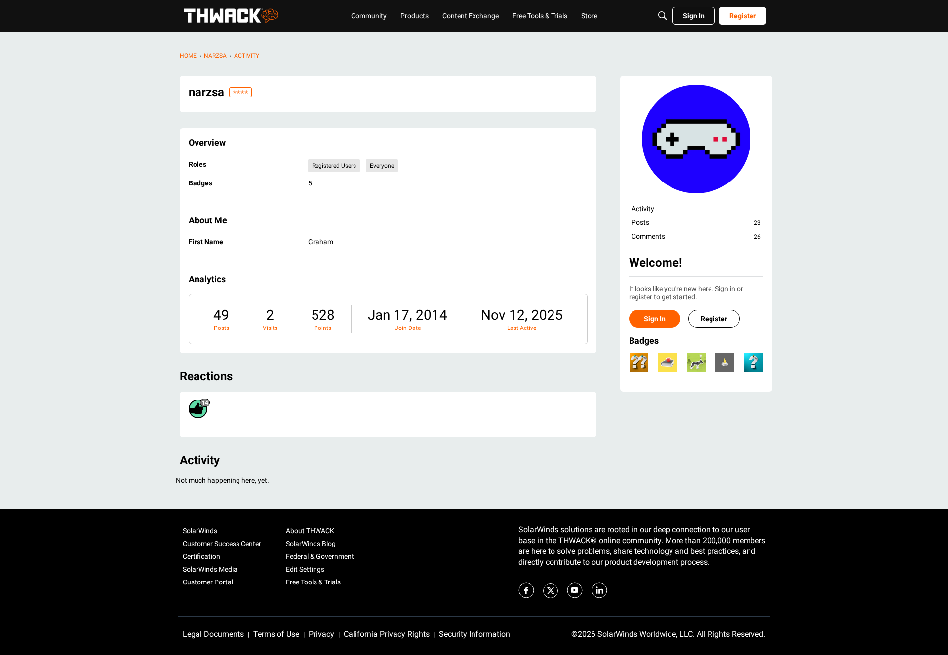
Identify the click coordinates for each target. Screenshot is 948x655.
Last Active (521, 328)
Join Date (408, 328)
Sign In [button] (655, 319)
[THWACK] (231, 16)
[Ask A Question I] (753, 362)
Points (322, 328)
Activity (643, 209)
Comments (696, 236)
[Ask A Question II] (639, 362)
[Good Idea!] (696, 362)
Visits (270, 328)
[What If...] (724, 362)
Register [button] (714, 319)
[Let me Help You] (667, 362)
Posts (221, 328)
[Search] (663, 16)
